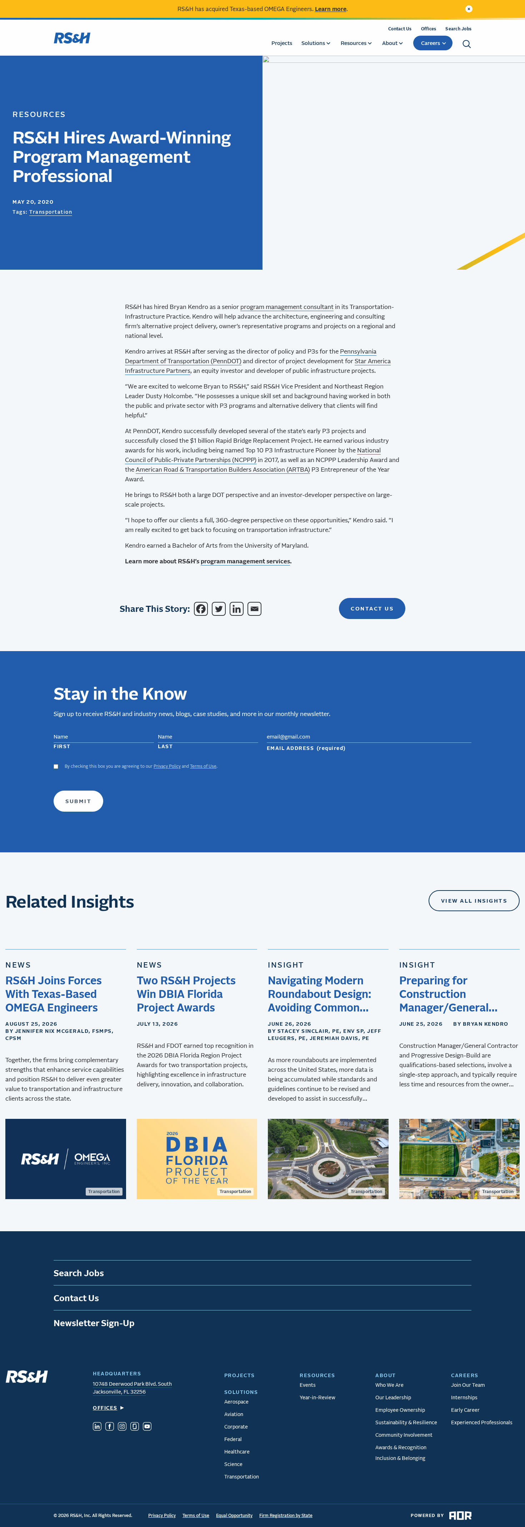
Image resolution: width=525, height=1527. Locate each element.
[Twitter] (220, 609)
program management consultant (287, 306)
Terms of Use (203, 766)
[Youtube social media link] (147, 1427)
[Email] (256, 609)
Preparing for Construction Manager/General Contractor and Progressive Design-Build (450, 994)
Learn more (330, 8)
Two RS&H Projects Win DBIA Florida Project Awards (186, 994)
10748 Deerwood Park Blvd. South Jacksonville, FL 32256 (132, 1388)
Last (165, 746)
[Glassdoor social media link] (134, 1427)
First (62, 746)
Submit (78, 801)
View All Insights (474, 900)
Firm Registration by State (285, 1515)
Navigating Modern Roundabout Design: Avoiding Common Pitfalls (319, 994)
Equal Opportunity (234, 1515)
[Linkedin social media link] (97, 1427)
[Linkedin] (238, 609)
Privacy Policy (167, 766)
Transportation (50, 212)
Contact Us (400, 28)
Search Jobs (458, 28)
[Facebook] (202, 609)
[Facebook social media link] (109, 1427)
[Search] (466, 44)
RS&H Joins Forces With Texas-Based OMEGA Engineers (53, 994)
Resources (39, 114)
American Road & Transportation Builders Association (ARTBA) (223, 469)
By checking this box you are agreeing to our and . (141, 766)
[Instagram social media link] (122, 1427)
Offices (428, 28)
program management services (245, 561)
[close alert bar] (468, 8)
